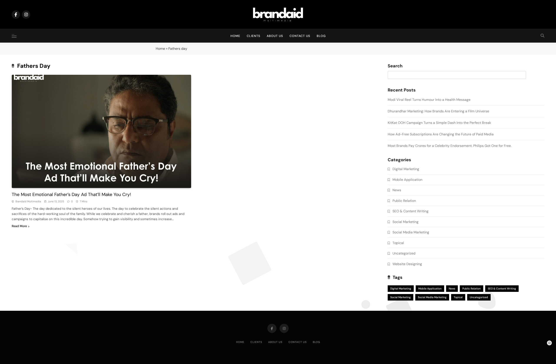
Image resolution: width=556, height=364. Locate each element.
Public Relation (404, 200)
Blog (321, 36)
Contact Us (300, 36)
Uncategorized (403, 253)
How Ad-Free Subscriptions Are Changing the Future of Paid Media (441, 134)
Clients (253, 36)
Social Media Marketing (410, 232)
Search (395, 66)
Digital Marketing (405, 169)
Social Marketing (405, 221)
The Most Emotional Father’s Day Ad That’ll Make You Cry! (71, 194)
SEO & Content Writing (410, 211)
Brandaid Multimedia (28, 201)
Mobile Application (407, 179)
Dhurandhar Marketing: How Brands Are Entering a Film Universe (438, 111)
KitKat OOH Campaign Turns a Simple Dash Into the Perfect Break (439, 122)
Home (235, 36)
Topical (398, 243)
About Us (275, 36)
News (396, 190)
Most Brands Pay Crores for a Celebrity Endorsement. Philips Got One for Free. (450, 145)
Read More (19, 226)
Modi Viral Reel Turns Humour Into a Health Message (429, 99)
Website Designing (407, 264)
